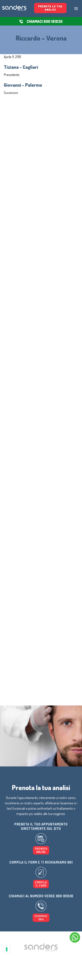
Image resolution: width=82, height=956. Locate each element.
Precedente (11, 75)
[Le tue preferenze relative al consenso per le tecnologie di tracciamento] (6, 949)
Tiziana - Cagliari (21, 67)
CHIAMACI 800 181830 (45, 21)
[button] (41, 884)
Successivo (11, 92)
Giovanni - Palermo (23, 85)
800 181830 (64, 896)
